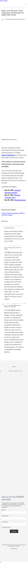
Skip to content (3, 0)
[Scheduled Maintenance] (14, 234)
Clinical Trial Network (8, 155)
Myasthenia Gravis (20, 200)
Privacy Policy (14, 548)
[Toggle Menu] (26, 4)
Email (4, 510)
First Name (5, 516)
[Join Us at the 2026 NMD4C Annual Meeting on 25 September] (14, 329)
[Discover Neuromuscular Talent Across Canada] (14, 273)
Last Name (5, 522)
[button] (8, 554)
